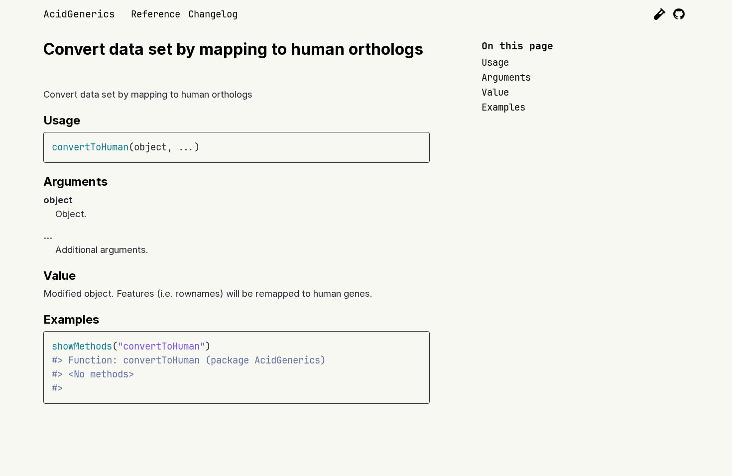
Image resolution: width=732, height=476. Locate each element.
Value (495, 92)
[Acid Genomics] (659, 14)
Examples (503, 107)
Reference (155, 14)
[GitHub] (679, 14)
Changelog (213, 14)
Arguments (506, 77)
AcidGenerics (79, 13)
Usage (495, 62)
